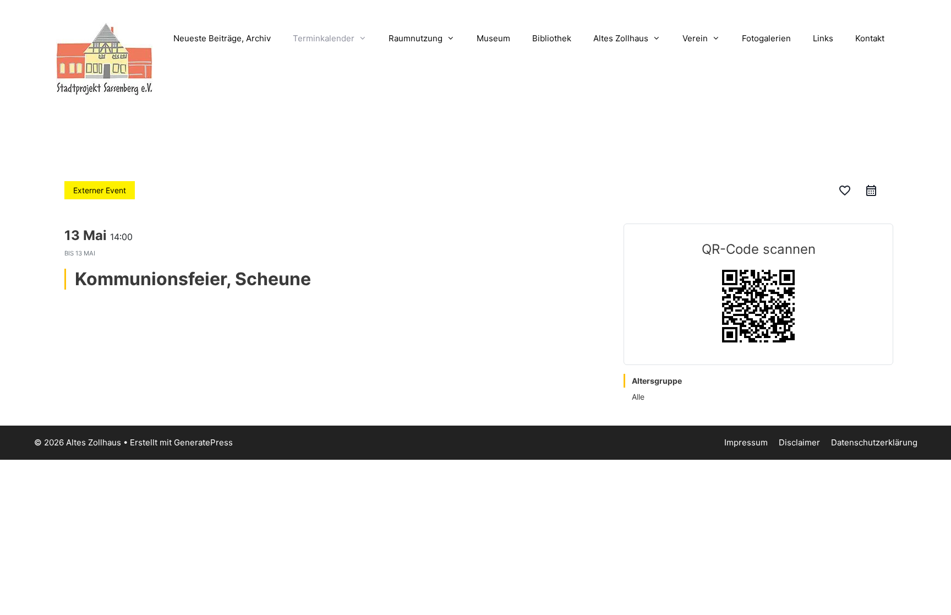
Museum (493, 38)
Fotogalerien (766, 38)
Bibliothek (551, 38)
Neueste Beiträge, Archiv (222, 38)
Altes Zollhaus (620, 38)
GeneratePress (203, 442)
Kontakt (869, 38)
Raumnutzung (415, 38)
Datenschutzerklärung (874, 442)
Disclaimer (799, 442)
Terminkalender (323, 38)
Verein (695, 38)
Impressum (746, 442)
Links (823, 38)
